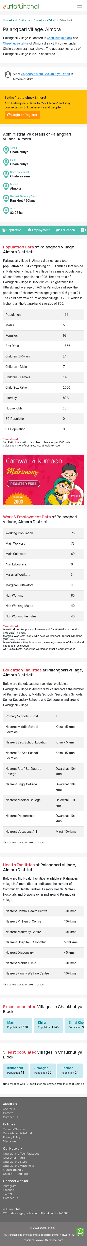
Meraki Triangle (13, 1170)
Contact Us (10, 1117)
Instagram (9, 1186)
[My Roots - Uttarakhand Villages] (21, 6)
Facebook (9, 1190)
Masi (11, 1022)
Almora (25, 20)
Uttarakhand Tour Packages (21, 1153)
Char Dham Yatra (14, 1157)
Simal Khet (77, 1022)
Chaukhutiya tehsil (16, 43)
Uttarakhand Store (15, 1161)
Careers (8, 1113)
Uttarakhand (10, 20)
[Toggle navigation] (80, 6)
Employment (40, 230)
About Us (9, 1109)
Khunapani (15, 1068)
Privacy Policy (11, 1137)
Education (67, 230)
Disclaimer (10, 1141)
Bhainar (67, 1068)
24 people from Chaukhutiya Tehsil (45, 74)
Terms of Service (14, 1129)
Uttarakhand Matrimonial (19, 1166)
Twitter (7, 1194)
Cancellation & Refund (17, 1133)
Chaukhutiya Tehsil (44, 20)
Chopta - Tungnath (15, 1174)
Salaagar (41, 1068)
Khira (42, 1022)
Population (13, 230)
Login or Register (24, 115)
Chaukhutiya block (59, 38)
